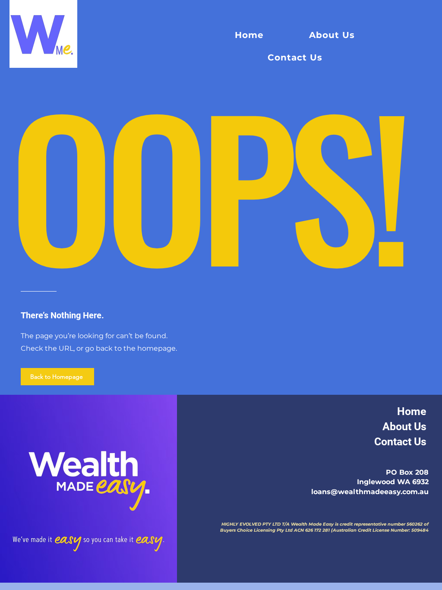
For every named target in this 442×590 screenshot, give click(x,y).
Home (411, 411)
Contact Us (400, 441)
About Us (404, 426)
